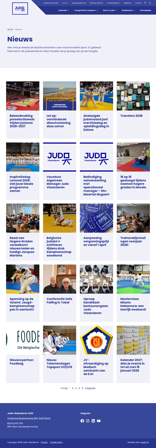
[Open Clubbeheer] (134, 10)
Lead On (145, 442)
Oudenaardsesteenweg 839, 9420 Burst (28, 418)
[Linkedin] (93, 421)
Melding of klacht (96, 3)
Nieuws (65, 3)
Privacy (44, 442)
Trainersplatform (113, 3)
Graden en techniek (51, 3)
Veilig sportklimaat (79, 3)
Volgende (90, 388)
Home (10, 29)
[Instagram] (88, 421)
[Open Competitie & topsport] (97, 10)
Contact (138, 3)
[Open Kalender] (69, 10)
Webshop (127, 3)
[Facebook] (82, 421)
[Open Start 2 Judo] (116, 10)
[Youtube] (99, 421)
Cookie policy (56, 442)
